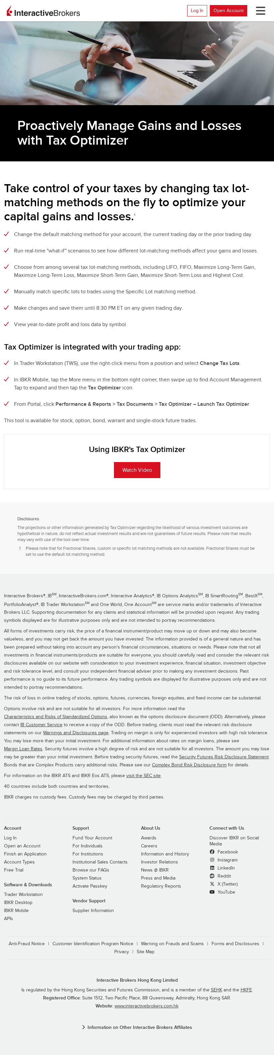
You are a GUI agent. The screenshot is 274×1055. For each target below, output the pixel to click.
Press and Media (158, 878)
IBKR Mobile (16, 910)
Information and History (165, 854)
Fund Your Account (92, 838)
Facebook (227, 852)
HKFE (246, 990)
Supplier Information (93, 910)
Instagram (227, 860)
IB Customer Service (41, 725)
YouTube (225, 892)
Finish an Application (25, 854)
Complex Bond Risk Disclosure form (189, 765)
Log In (197, 10)
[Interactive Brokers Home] (43, 10)
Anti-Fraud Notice (27, 944)
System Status (87, 878)
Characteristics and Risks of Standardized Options (55, 717)
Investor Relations (159, 862)
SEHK (216, 990)
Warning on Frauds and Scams (172, 944)
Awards (148, 838)
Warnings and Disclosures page (76, 733)
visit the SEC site (143, 775)
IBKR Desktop (18, 902)
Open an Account (22, 846)
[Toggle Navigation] (259, 10)
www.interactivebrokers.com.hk (146, 1006)
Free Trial (13, 870)
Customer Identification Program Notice (92, 944)
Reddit (223, 876)
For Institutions (88, 854)
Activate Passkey (90, 886)
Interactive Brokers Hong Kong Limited (137, 980)
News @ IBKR (155, 870)
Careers (149, 846)
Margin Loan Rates (23, 749)
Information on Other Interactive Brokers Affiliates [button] (140, 1027)
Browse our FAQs (91, 870)
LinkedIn (225, 868)
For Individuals (88, 846)
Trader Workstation (23, 894)
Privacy (121, 952)
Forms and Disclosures (235, 944)
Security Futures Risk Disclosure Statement (224, 757)
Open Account (229, 10)
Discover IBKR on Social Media (234, 841)
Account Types (19, 862)
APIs (8, 918)
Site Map (145, 952)
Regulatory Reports (161, 886)
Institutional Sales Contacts (100, 862)
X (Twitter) (227, 884)
